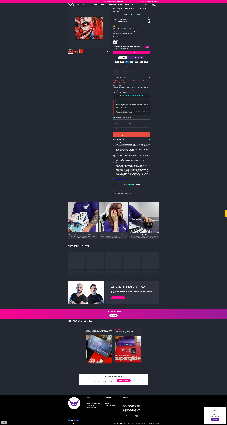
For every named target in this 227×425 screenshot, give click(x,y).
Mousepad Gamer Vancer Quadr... (124, 193)
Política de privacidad (118, 423)
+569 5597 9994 (128, 402)
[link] (131, 63)
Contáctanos (156, 1)
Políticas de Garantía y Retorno (93, 403)
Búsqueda (88, 400)
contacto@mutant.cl (129, 400)
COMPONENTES (112, 4)
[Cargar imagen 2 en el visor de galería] (75, 51)
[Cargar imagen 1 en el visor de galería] (70, 51)
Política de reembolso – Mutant (120, 179)
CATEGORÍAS (103, 4)
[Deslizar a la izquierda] (104, 51)
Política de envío (135, 423)
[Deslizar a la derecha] (107, 51)
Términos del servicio (144, 423)
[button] (146, 5)
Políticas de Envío (90, 401)
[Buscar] (146, 4)
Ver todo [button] (147, 47)
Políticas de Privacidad (91, 405)
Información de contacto (154, 423)
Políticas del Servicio (91, 407)
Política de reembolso (127, 423)
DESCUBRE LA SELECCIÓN (118, 297)
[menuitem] (95, 400)
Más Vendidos (108, 403)
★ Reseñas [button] (225, 213)
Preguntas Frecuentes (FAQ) (147, 1)
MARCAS (120, 4)
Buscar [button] (114, 315)
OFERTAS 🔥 (96, 4)
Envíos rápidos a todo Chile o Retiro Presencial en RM (112, 1)
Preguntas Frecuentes (110, 405)
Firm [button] (115, 42)
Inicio (114, 193)
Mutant (73, 423)
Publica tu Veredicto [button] (123, 380)
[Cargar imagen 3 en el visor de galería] (81, 51)
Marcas (106, 401)
